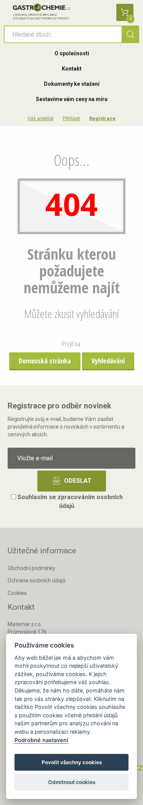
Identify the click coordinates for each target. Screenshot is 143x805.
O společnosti (72, 53)
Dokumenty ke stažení (72, 84)
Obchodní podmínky (31, 568)
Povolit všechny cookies (72, 762)
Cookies (17, 593)
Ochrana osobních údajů (37, 580)
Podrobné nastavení (41, 740)
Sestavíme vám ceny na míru (72, 99)
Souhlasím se (69, 501)
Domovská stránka (45, 360)
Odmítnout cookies (71, 782)
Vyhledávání (108, 360)
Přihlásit (71, 118)
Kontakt (72, 69)
